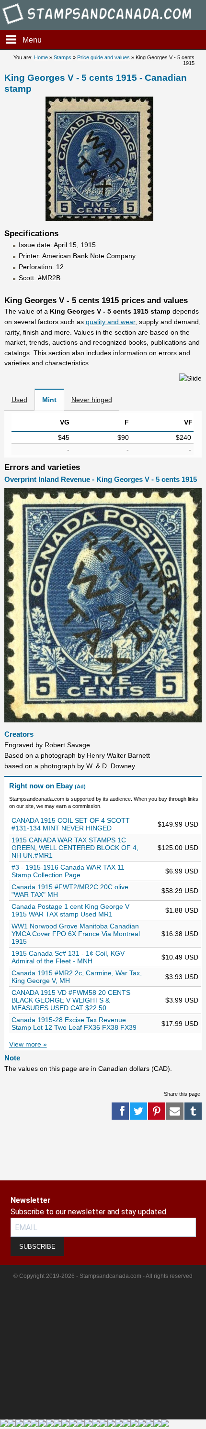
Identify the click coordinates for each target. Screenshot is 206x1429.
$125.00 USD (178, 847)
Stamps (62, 57)
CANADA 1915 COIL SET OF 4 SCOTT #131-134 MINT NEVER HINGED (70, 824)
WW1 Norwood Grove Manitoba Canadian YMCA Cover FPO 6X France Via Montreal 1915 (75, 933)
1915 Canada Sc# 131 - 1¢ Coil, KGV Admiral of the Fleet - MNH (68, 957)
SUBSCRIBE (37, 1246)
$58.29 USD (179, 890)
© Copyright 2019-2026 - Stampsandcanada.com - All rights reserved (103, 1276)
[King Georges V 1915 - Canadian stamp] (99, 218)
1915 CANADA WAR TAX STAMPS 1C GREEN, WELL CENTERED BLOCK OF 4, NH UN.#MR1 (74, 847)
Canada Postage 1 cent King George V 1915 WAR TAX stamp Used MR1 (70, 910)
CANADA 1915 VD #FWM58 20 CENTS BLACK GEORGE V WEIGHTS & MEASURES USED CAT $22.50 (70, 1000)
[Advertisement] (38, 1150)
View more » (28, 1044)
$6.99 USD (181, 871)
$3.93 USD (181, 977)
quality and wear (110, 322)
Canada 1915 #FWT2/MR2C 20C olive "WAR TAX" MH (69, 890)
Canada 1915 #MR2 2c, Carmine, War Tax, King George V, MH (76, 976)
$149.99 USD (178, 824)
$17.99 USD (179, 1023)
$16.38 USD (179, 934)
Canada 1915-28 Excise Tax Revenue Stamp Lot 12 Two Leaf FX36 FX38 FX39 (74, 1023)
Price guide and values (103, 57)
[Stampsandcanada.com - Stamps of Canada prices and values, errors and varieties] (103, 26)
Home (41, 57)
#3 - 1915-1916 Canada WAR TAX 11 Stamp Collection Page (68, 871)
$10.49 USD (179, 957)
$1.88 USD (181, 910)
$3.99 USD (181, 1000)
